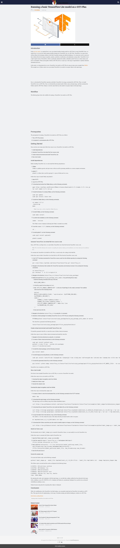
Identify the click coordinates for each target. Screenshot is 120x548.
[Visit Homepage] (60, 2)
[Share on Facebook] (45, 44)
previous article (37, 51)
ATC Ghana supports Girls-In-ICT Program (48, 511)
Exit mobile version (60, 546)
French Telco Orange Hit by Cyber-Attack (47, 505)
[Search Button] (118, 2)
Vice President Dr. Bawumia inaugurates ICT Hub (49, 517)
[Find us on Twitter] (59, 542)
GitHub (86, 65)
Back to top (60, 538)
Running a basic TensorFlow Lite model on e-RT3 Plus (42, 498)
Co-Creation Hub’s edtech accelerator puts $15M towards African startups (55, 523)
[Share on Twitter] (74, 44)
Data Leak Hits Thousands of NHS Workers (48, 529)
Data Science (33, 496)
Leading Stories (40, 496)
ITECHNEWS (37, 10)
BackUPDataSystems (75, 540)
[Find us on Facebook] (58, 542)
